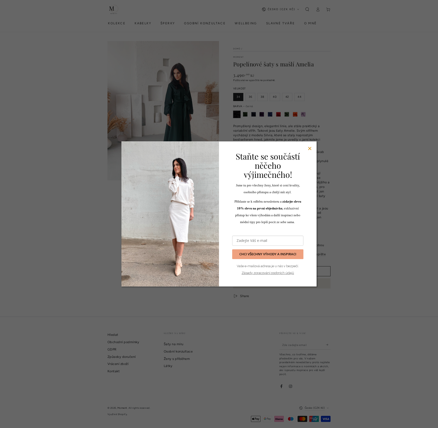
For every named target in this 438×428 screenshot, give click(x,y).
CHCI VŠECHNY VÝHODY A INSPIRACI (267, 254)
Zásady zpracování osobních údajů (268, 273)
